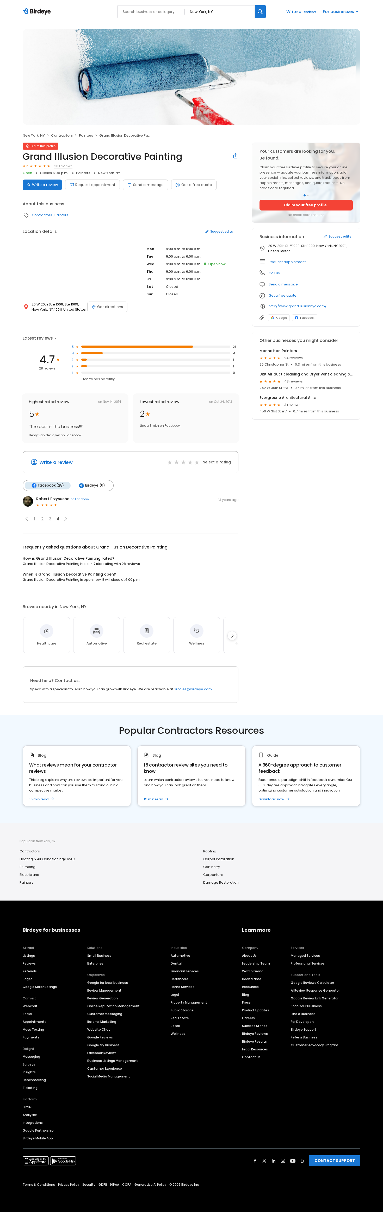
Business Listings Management (112, 1060)
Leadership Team (256, 963)
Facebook (307, 318)
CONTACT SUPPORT (334, 1160)
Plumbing (27, 866)
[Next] (232, 635)
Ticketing (30, 1088)
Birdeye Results (254, 1041)
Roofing (209, 851)
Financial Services (185, 971)
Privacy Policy (68, 1184)
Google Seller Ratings (40, 987)
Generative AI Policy (150, 1184)
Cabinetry (211, 866)
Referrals (30, 971)
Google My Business (103, 1045)
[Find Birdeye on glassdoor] (302, 1160)
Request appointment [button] (287, 261)
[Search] (260, 11)
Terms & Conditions (39, 1184)
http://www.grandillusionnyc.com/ (297, 306)
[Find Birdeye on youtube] (292, 1160)
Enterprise (95, 963)
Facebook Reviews (101, 1053)
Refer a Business (304, 1037)
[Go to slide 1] (305, 195)
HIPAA (114, 1184)
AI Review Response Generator (315, 990)
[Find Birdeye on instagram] (283, 1160)
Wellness (178, 1033)
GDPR (102, 1184)
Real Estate (180, 1018)
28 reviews (63, 165)
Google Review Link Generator (314, 998)
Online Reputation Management (113, 1006)
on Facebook (80, 499)
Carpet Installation (218, 859)
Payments (31, 1037)
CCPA (126, 1184)
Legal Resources (255, 1049)
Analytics (30, 1115)
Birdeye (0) (95, 485)
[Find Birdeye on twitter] (264, 1160)
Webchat (30, 1006)
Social (27, 1014)
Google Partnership (38, 1130)
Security (88, 1184)
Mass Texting (33, 1029)
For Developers (302, 1021)
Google (281, 318)
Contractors (62, 135)
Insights (29, 1072)
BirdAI (27, 1107)
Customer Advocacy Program (314, 1045)
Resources (250, 987)
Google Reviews (100, 1037)
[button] (26, 518)
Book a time (251, 979)
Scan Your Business (306, 1006)
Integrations (33, 1122)
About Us (249, 955)
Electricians (29, 874)
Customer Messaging (104, 1014)
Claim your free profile (305, 205)
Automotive (180, 955)
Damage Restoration (221, 882)
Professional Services (308, 963)
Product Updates (255, 1010)
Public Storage (182, 1010)
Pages (28, 979)
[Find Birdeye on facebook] (255, 1160)
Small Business (99, 955)
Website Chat (98, 1029)
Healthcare (179, 979)
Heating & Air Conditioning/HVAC (47, 859)
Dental (176, 963)
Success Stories (254, 1026)
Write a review (301, 12)
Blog (245, 994)
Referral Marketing (101, 1021)
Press (246, 1002)
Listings (29, 955)
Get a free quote (196, 184)
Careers (248, 1018)
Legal (175, 994)
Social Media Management (108, 1076)
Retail (175, 1026)
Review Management (104, 990)
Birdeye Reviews (255, 1033)
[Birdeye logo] (38, 11)
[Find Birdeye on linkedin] (273, 1160)
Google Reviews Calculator (312, 982)
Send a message (148, 184)
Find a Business (303, 1014)
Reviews (29, 963)
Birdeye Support (303, 1029)
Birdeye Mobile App (38, 1138)
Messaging (31, 1056)
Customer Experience (104, 1068)
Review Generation (102, 998)
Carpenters (213, 874)
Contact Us (251, 1057)
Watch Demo (252, 971)
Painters (86, 135)
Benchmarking (34, 1080)
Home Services (182, 987)
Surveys (29, 1064)
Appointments (34, 1021)
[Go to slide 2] (307, 195)
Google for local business (107, 982)
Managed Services (305, 955)
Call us (274, 273)
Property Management (189, 1002)
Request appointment (95, 184)
